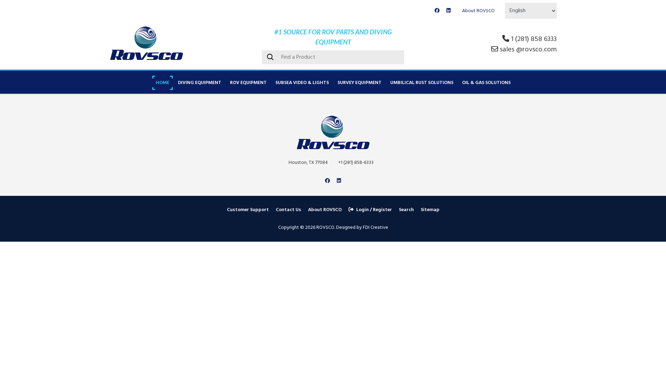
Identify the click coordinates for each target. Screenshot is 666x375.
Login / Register (374, 210)
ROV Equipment (248, 83)
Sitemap (430, 210)
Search (406, 210)
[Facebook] (437, 11)
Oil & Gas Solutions (486, 83)
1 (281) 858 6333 (534, 39)
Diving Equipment (199, 83)
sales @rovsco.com (528, 49)
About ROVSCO (478, 11)
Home (162, 83)
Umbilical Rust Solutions (421, 83)
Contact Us (288, 210)
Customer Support (248, 210)
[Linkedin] (448, 11)
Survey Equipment (360, 83)
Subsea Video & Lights (302, 83)
